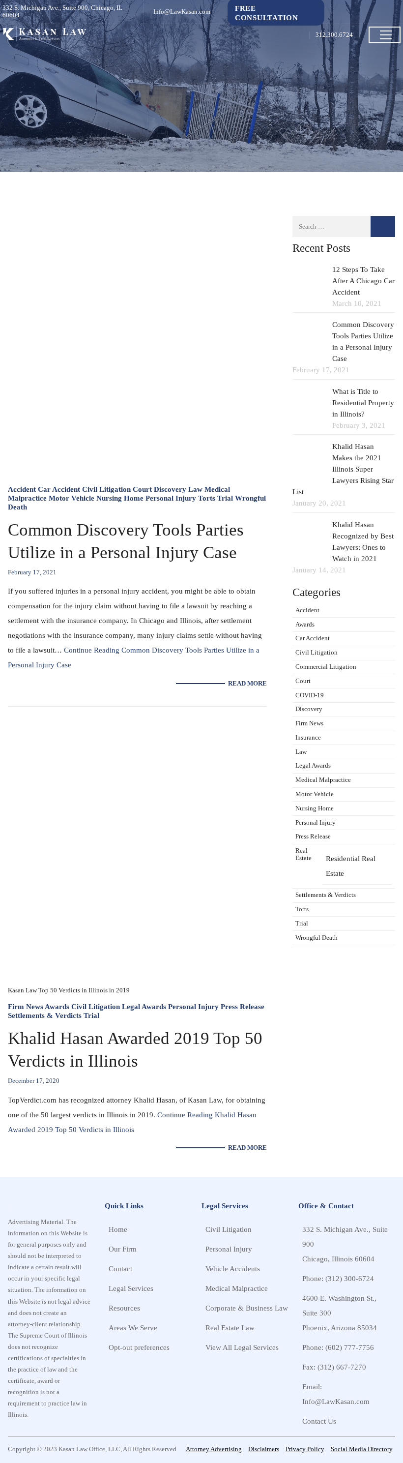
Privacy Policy (305, 1449)
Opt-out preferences (139, 1347)
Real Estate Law (230, 1327)
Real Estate (303, 854)
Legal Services (131, 1288)
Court (142, 489)
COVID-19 (309, 695)
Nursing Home (120, 498)
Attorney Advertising (214, 1449)
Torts (206, 498)
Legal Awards (144, 1006)
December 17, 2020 (33, 1080)
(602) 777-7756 (349, 1347)
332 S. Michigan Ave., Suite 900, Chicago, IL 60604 (62, 11)
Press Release (242, 1006)
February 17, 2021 (32, 572)
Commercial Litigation (325, 666)
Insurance (308, 737)
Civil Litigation (106, 489)
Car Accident (59, 489)
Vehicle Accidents (232, 1268)
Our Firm (123, 1249)
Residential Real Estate (350, 865)
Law (195, 489)
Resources (124, 1308)
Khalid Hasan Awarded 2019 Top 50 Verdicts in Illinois (135, 1050)
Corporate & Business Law (246, 1308)
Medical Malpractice (323, 779)
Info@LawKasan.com (181, 11)
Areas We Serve (133, 1327)
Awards (57, 1006)
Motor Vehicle (71, 498)
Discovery (170, 489)
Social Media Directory (362, 1449)
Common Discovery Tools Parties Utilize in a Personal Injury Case (126, 541)
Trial (225, 498)
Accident (22, 489)
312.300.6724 (334, 34)
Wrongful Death (316, 937)
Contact (120, 1268)
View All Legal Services (242, 1347)
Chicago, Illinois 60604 (338, 1258)
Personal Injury (170, 498)
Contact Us (319, 1421)
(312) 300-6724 (349, 1278)
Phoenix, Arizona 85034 (339, 1327)
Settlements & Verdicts (45, 1015)
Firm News (25, 1006)
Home (118, 1229)
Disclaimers (263, 1449)
